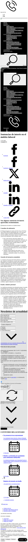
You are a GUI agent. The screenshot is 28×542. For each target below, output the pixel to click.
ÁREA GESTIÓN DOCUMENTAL (14, 30)
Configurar (8, 539)
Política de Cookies (7, 521)
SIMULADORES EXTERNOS (13, 44)
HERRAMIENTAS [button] (8, 40)
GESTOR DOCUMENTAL (12, 42)
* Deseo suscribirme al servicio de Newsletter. (11, 383)
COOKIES (3, 540)
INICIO (5, 22)
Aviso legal (6, 518)
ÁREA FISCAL (10, 26)
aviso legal (13, 377)
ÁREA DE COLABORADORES (14, 48)
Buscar (2, 53)
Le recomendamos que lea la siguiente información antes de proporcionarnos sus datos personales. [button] (13, 343)
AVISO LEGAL (7, 508)
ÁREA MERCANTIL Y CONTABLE (15, 27)
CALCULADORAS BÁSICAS (13, 43)
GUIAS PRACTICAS (11, 37)
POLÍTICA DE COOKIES (9, 511)
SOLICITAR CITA (7, 51)
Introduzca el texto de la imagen (8, 401)
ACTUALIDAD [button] (7, 34)
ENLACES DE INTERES (12, 47)
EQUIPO (5, 24)
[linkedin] (4, 16)
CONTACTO (6, 50)
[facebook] (4, 14)
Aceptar (2, 539)
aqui (6, 378)
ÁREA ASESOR (10, 31)
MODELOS (9, 39)
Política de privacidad (8, 520)
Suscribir (4, 428)
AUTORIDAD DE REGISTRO (13, 33)
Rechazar (13, 539)
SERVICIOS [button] (6, 25)
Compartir (3, 142)
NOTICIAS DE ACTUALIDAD (14, 35)
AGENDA (8, 46)
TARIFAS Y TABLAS (11, 38)
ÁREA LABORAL (10, 29)
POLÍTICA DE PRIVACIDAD (10, 509)
